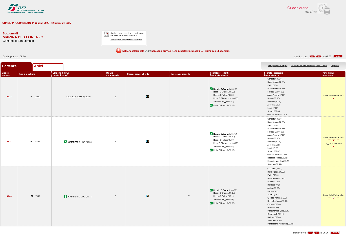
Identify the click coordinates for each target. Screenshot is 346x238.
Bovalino (271, 101)
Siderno (270, 111)
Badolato (271, 217)
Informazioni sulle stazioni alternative (126, 40)
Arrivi (38, 66)
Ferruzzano (272, 92)
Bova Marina (272, 82)
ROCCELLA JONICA (75, 97)
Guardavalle (272, 214)
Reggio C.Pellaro (220, 95)
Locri (269, 108)
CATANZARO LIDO (77, 142)
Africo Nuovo (273, 95)
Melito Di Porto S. (220, 105)
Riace (269, 207)
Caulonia (271, 204)
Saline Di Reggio (220, 101)
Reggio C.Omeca (221, 92)
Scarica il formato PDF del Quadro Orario (309, 65)
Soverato (271, 164)
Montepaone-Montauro (277, 224)
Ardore (270, 105)
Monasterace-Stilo (275, 161)
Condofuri (271, 79)
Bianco (270, 98)
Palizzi (270, 85)
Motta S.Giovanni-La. (222, 98)
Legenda (335, 65)
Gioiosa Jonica (273, 114)
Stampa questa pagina (277, 65)
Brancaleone (272, 88)
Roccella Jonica (274, 158)
